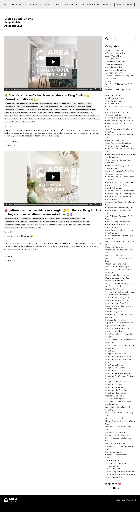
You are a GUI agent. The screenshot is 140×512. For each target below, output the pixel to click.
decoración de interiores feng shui (49, 112)
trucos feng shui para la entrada (120, 474)
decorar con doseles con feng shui (118, 259)
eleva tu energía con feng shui (45, 224)
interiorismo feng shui (27, 122)
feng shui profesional (115, 385)
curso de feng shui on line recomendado (82, 109)
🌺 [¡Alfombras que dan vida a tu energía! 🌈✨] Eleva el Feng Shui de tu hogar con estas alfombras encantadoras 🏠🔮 (52, 212)
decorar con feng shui (85, 112)
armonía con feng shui (115, 70)
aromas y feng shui (114, 73)
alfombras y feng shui (12, 218)
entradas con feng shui (115, 320)
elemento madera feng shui (59, 116)
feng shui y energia (93, 119)
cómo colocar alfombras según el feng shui (19, 224)
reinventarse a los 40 (115, 452)
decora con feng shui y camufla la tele (119, 242)
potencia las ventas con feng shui (118, 428)
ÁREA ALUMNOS (124, 5)
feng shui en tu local (115, 370)
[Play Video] (6, 89)
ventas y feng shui (113, 477)
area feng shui (9, 103)
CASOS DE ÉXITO (70, 5)
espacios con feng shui (115, 326)
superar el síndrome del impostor (116, 456)
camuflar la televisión (115, 101)
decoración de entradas (115, 247)
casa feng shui (10, 106)
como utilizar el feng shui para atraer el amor (119, 167)
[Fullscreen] (100, 89)
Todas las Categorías (114, 50)
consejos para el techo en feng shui (119, 211)
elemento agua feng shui (41, 116)
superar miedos (112, 460)
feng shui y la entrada (115, 390)
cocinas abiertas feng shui (117, 112)
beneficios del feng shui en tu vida (65, 103)
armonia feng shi (21, 103)
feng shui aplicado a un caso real (118, 360)
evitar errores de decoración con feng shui (63, 119)
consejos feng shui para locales (119, 191)
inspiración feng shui (11, 122)
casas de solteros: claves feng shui (118, 108)
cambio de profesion (85, 103)
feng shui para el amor (115, 382)
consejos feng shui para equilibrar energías (116, 186)
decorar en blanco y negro (117, 267)
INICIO (14, 5)
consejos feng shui (60, 109)
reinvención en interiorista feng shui (119, 447)
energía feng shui (93, 116)
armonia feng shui (113, 67)
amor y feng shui (113, 56)
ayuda (108, 81)
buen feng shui (112, 95)
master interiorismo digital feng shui (119, 414)
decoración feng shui (69, 112)
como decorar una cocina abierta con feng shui (120, 155)
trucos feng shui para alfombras (31, 228)
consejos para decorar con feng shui (119, 203)
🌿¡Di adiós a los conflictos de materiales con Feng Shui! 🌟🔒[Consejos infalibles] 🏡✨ (47, 97)
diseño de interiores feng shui (118, 283)
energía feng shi (62, 224)
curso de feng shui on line (117, 222)
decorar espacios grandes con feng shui (118, 270)
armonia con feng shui (39, 218)
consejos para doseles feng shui (119, 208)
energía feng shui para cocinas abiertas (119, 315)
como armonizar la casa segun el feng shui (78, 106)
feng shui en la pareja (115, 368)
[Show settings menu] (95, 89)
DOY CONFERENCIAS (89, 5)
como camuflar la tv (114, 140)
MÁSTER (37, 5)
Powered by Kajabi (128, 506)
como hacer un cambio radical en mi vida (39, 109)
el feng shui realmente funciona (120, 292)
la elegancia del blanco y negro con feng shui (119, 402)
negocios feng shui (114, 418)
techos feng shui (113, 466)
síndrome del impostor (115, 463)
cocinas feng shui (113, 115)
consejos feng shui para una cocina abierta (118, 197)
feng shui (82, 119)
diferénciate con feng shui (117, 275)
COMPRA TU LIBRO (51, 5)
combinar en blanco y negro (118, 118)
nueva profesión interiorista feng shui (120, 422)
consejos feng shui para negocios (120, 194)
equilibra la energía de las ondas (120, 323)
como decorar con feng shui (14, 109)
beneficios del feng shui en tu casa (40, 103)
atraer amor (110, 79)
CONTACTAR (106, 5)
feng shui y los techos (115, 393)
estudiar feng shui (11, 119)
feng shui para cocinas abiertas (119, 373)
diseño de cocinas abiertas (117, 278)
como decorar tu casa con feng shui (119, 150)
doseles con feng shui (115, 289)
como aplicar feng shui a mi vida (27, 106)
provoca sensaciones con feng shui (119, 439)
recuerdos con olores (115, 444)
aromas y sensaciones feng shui (119, 76)
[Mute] (91, 89)
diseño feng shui (25, 116)
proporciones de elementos (117, 435)
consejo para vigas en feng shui (119, 171)
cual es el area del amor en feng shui (120, 217)
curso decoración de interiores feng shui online (20, 112)
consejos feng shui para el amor (119, 182)
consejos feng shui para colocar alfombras (43, 221)
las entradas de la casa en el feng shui (118, 408)
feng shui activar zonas (115, 354)
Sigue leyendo (10, 145)
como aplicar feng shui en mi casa (51, 106)
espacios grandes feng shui (117, 328)
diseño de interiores (11, 116)
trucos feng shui (113, 469)
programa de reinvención (116, 432)
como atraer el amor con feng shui (119, 136)
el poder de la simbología (117, 295)
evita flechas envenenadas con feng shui (119, 335)
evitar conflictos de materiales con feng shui (33, 119)
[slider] (51, 89)
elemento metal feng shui (78, 116)
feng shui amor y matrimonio (118, 356)
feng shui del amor (114, 365)
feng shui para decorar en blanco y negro (120, 377)
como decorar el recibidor (117, 146)
